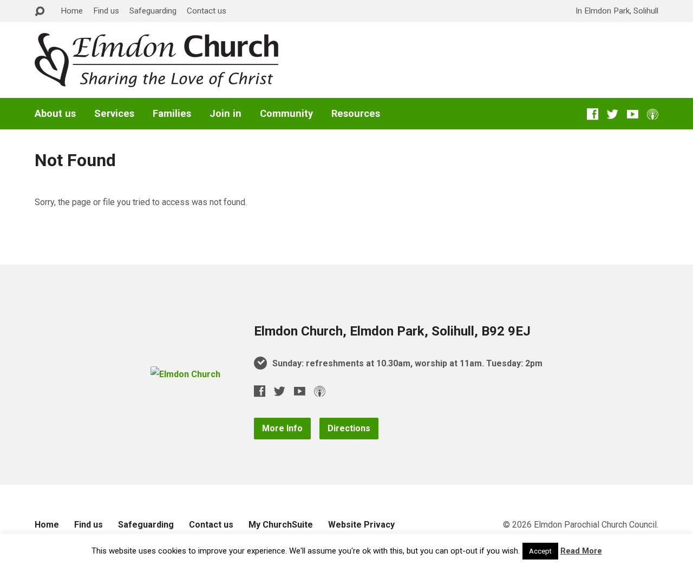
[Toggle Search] (39, 12)
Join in (225, 114)
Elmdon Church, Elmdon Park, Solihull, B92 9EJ (392, 331)
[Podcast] (652, 114)
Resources (355, 114)
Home (72, 11)
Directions (349, 428)
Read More (581, 551)
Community (286, 114)
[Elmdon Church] (185, 374)
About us (55, 114)
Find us (106, 11)
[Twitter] (612, 114)
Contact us (206, 11)
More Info (282, 428)
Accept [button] (540, 551)
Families (172, 114)
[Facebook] (592, 114)
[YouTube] (632, 114)
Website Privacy (361, 524)
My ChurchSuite (281, 524)
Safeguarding (152, 11)
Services (114, 114)
